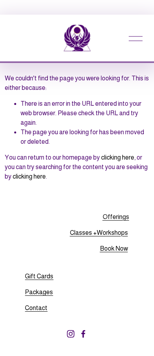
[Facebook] (83, 334)
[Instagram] (71, 334)
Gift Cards (39, 276)
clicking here (117, 157)
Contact (36, 308)
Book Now (114, 248)
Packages (39, 292)
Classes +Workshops (99, 232)
